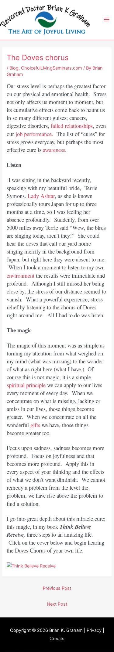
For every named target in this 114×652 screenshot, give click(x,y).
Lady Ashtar (41, 196)
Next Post (57, 604)
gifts (35, 425)
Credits (57, 638)
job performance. (34, 134)
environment (20, 275)
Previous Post (57, 588)
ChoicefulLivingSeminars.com (51, 68)
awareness (54, 149)
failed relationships (72, 125)
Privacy (94, 630)
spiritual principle (26, 385)
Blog (14, 68)
